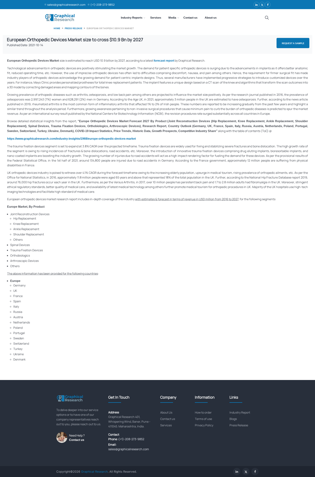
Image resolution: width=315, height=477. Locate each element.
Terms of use (203, 419)
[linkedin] (256, 4)
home (57, 28)
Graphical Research (94, 471)
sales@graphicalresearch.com (66, 5)
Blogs (233, 419)
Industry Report (240, 412)
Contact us (76, 439)
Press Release (239, 425)
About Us (166, 412)
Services (166, 425)
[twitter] (262, 4)
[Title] (266, 17)
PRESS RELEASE (73, 28)
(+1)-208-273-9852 (102, 5)
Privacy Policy (204, 425)
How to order (203, 412)
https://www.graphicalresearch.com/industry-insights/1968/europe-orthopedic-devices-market (71, 138)
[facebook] (268, 4)
